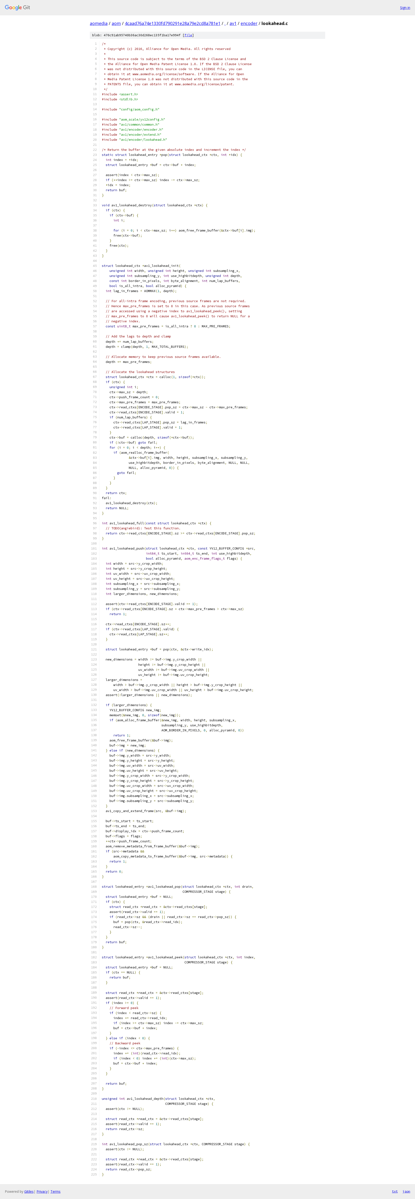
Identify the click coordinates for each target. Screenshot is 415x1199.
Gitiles (29, 1191)
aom (116, 23)
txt (395, 1191)
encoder (249, 23)
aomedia (99, 23)
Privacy (42, 1191)
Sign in (405, 7)
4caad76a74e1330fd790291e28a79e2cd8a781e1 (172, 23)
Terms (55, 1191)
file (188, 35)
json (406, 1191)
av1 (233, 23)
